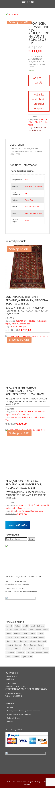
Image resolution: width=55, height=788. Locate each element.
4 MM (27, 220)
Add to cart (37, 80)
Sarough (10, 649)
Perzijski (32, 130)
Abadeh (9, 626)
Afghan (17, 626)
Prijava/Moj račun (13, 718)
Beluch (9, 630)
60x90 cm (43, 119)
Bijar (16, 630)
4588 (26, 179)
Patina (14, 508)
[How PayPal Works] (17, 529)
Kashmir (10, 637)
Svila (38, 649)
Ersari (45, 630)
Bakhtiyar (40, 626)
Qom (26, 645)
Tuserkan (30, 652)
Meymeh (24, 637)
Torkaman (10, 652)
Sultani (31, 649)
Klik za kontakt (15, 693)
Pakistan (33, 641)
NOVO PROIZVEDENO (32, 207)
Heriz (25, 633)
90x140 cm (32, 411)
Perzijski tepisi (24, 508)
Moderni (33, 637)
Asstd (33, 626)
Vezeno (39, 652)
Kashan (14, 417)
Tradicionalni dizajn (36, 417)
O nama (10, 707)
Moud (41, 637)
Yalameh (16, 656)
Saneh (40, 645)
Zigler (24, 656)
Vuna (39, 130)
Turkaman (20, 652)
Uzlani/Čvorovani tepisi (21, 323)
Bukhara (14, 326)
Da (26, 193)
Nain (15, 641)
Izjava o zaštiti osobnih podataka (19, 714)
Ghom (9, 633)
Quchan (33, 645)
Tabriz (45, 649)
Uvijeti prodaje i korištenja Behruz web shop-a (24, 711)
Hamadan (17, 633)
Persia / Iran (29, 200)
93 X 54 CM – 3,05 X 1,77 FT (34, 186)
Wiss (8, 656)
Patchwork (42, 641)
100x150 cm (21, 411)
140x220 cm (33, 321)
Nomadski (23, 641)
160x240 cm (21, 505)
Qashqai (34, 511)
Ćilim (13, 511)
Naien (9, 641)
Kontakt (10, 721)
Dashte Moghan (35, 630)
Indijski (32, 633)
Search (31, 539)
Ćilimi (31, 122)
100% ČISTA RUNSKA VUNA (33, 214)
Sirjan (25, 649)
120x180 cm (21, 321)
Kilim (43, 127)
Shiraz (17, 649)
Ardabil (37, 127)
